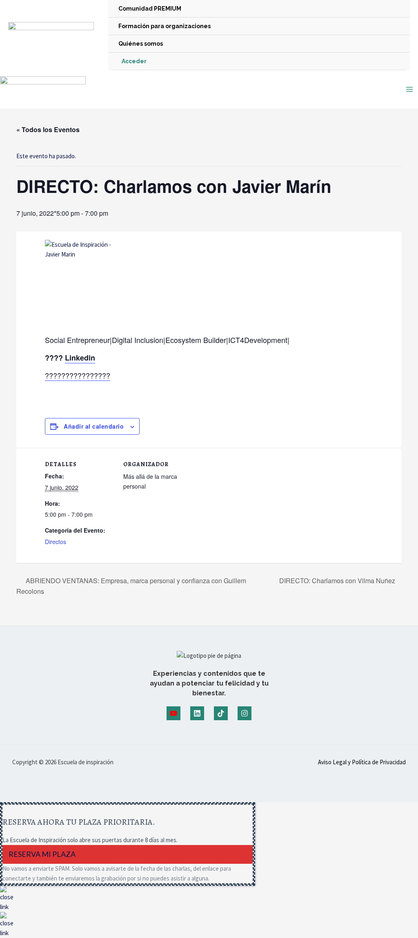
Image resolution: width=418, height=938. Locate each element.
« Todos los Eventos (48, 129)
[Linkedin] (197, 713)
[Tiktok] (221, 713)
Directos (55, 542)
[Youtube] (173, 713)
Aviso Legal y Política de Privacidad (362, 762)
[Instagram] (244, 713)
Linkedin (80, 357)
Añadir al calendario (94, 426)
